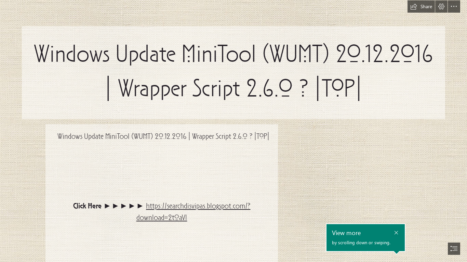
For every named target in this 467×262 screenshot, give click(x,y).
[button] (421, 6)
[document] (233, 131)
